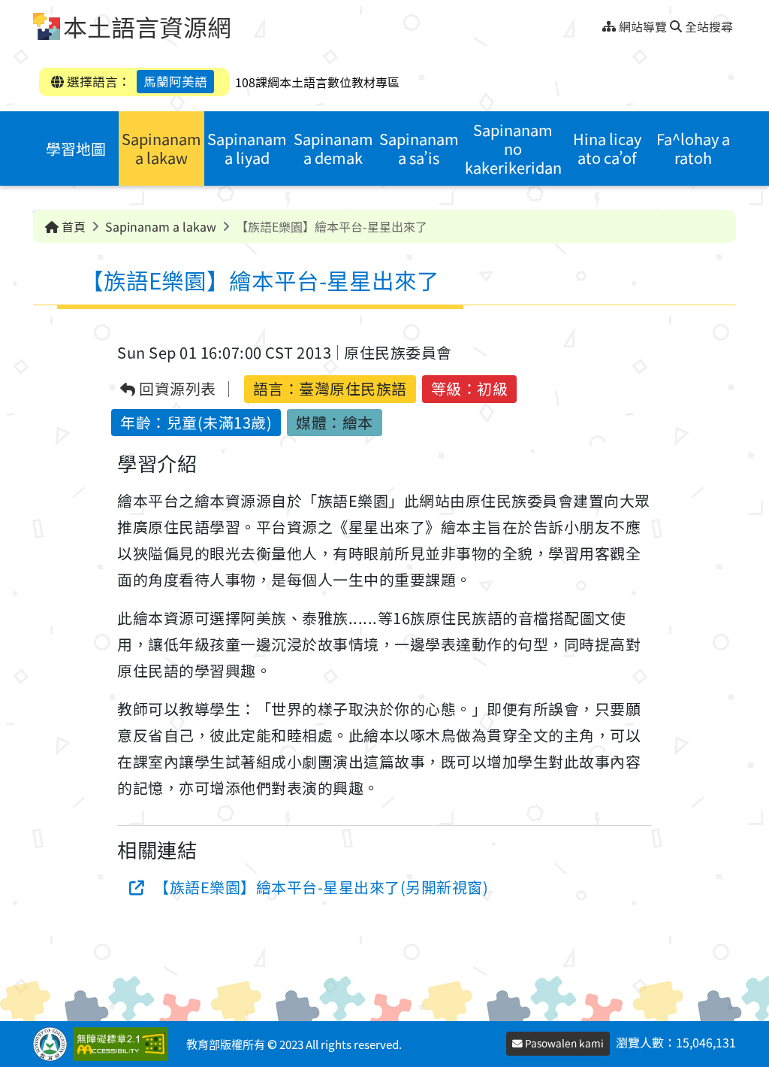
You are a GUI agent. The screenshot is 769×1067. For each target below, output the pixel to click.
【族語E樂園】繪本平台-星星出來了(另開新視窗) (321, 887)
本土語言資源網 (147, 26)
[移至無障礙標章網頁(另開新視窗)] (123, 1044)
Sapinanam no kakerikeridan (513, 148)
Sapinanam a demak (333, 148)
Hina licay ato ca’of (607, 148)
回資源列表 (176, 389)
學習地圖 (76, 148)
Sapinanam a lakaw (161, 148)
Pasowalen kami (563, 1042)
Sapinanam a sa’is (419, 148)
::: (596, 22)
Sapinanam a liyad (247, 148)
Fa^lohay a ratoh (693, 148)
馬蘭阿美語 (175, 81)
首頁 (72, 226)
